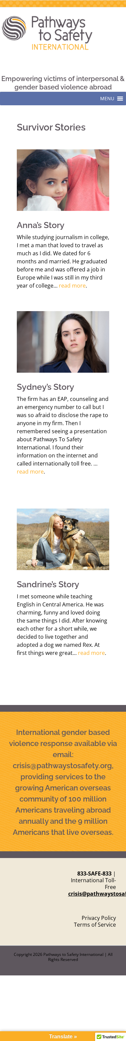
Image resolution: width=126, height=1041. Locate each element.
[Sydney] (63, 314)
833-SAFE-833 (94, 873)
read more (72, 285)
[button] (107, 98)
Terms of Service (95, 924)
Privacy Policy (99, 918)
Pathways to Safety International (73, 954)
